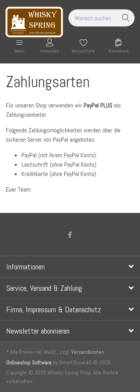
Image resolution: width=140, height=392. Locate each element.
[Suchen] (126, 18)
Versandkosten (87, 351)
